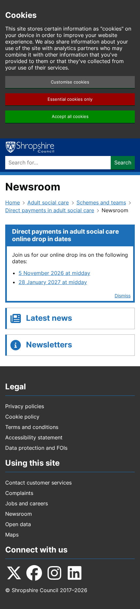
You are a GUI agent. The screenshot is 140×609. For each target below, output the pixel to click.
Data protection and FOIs (36, 448)
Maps (12, 534)
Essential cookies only (70, 99)
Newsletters (49, 344)
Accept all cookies (70, 116)
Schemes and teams (101, 202)
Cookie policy (22, 416)
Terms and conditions (31, 427)
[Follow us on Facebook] (34, 573)
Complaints (19, 493)
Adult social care (48, 202)
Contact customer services (38, 482)
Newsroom (18, 514)
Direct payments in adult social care (49, 210)
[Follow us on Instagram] (54, 573)
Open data (18, 524)
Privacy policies (24, 406)
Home (12, 202)
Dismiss (123, 295)
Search (122, 162)
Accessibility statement (34, 437)
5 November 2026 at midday (54, 273)
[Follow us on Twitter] (14, 573)
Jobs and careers (26, 503)
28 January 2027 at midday (53, 282)
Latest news (49, 318)
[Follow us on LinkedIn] (74, 573)
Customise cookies (70, 82)
